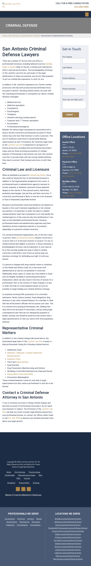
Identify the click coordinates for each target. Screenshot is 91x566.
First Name (67, 57)
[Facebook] (18, 489)
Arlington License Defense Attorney (68, 522)
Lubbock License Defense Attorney (68, 553)
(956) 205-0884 (75, 193)
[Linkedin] (29, 489)
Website (8, 495)
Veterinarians (35, 525)
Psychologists (22, 525)
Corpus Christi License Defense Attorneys (68, 531)
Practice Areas (34, 472)
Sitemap (36, 483)
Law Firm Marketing (22, 495)
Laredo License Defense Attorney (68, 550)
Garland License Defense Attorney (68, 544)
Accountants (10, 519)
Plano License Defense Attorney (68, 556)
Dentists (30, 519)
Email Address (68, 78)
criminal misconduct (38, 175)
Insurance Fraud (13, 359)
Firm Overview (20, 472)
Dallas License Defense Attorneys (68, 534)
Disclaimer (11, 483)
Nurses (39, 519)
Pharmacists (24, 522)
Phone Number (69, 89)
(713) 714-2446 (75, 173)
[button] (87, 14)
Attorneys (21, 519)
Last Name (67, 67)
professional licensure (25, 238)
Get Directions (68, 156)
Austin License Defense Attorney (68, 525)
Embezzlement (22, 362)
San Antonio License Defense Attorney (24, 36)
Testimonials (10, 475)
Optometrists (12, 522)
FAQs (18, 478)
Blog (40, 475)
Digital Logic (36, 495)
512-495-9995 (14, 418)
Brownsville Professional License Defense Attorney (67, 528)
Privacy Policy (24, 483)
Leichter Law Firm (15, 145)
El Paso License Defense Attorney (68, 537)
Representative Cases (26, 475)
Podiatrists (10, 525)
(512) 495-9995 (75, 153)
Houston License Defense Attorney (68, 547)
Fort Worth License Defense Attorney (68, 540)
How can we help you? (72, 99)
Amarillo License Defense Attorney (68, 519)
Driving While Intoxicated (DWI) (20, 374)
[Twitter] (23, 489)
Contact (27, 478)
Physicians (36, 522)
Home (4, 36)
